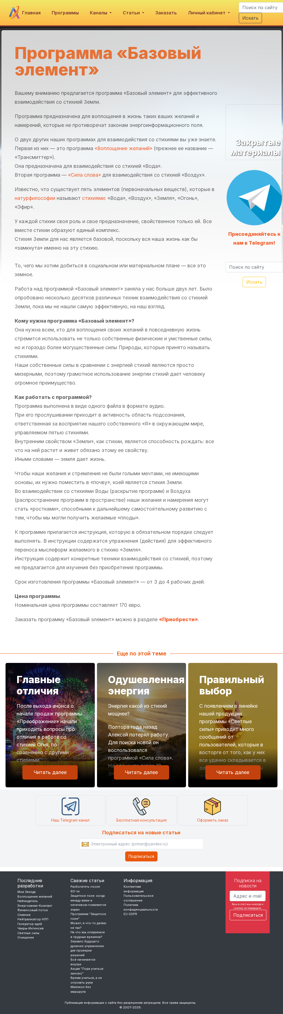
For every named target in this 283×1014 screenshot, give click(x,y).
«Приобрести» (178, 619)
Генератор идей (29, 924)
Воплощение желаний (34, 896)
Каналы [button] (99, 12)
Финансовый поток (32, 910)
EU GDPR (130, 914)
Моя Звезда (26, 892)
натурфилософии (35, 198)
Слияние (24, 915)
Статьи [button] (132, 12)
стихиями (93, 198)
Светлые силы (28, 933)
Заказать (166, 12)
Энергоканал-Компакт (34, 906)
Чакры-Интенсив (30, 928)
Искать (250, 18)
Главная (31, 12)
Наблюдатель (27, 901)
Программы (65, 12)
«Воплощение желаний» (123, 148)
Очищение (25, 937)
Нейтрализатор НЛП (32, 919)
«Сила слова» (84, 175)
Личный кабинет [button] (207, 12)
